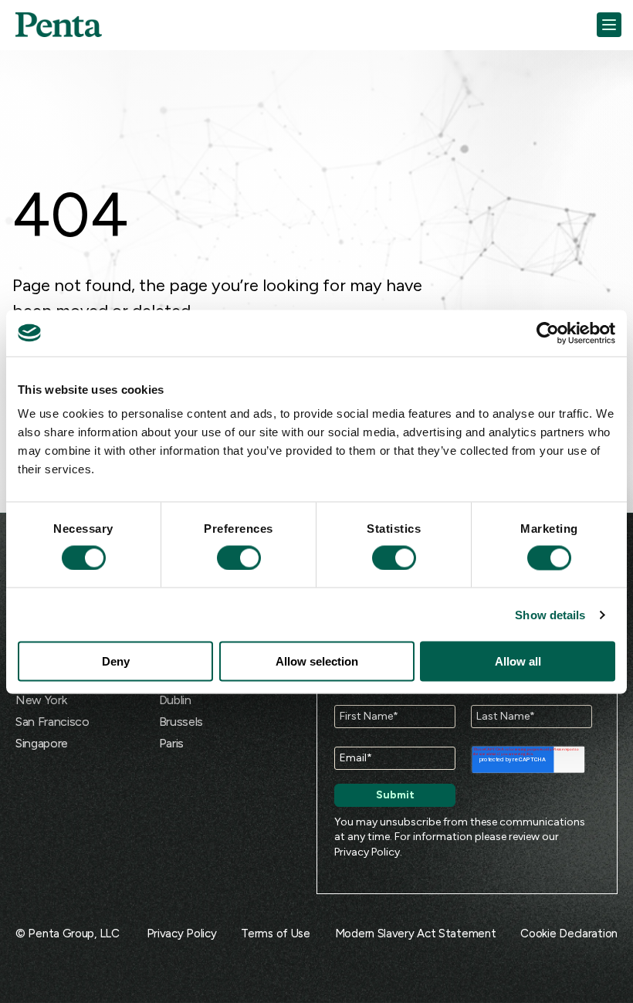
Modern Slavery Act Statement (415, 933)
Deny (116, 661)
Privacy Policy (367, 852)
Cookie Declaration (569, 933)
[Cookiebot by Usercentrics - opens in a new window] (547, 332)
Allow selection (317, 661)
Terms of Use (275, 933)
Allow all (518, 661)
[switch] (224, 557)
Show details (550, 614)
